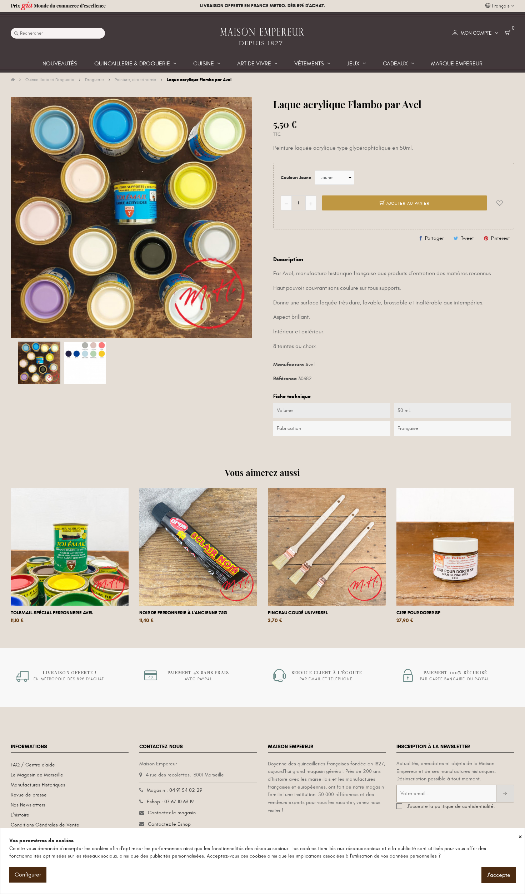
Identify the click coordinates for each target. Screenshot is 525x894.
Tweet (467, 238)
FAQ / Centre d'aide (33, 765)
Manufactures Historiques (38, 785)
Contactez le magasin (172, 813)
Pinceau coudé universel (298, 613)
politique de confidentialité (464, 806)
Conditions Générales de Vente (45, 825)
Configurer (28, 874)
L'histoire (20, 815)
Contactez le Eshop (169, 824)
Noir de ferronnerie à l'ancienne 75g (183, 613)
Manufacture (288, 365)
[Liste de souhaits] (499, 202)
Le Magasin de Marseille (37, 775)
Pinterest (500, 238)
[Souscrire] (505, 794)
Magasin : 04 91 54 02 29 (174, 790)
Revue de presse (29, 795)
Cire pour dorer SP (418, 613)
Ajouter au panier (407, 203)
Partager (434, 238)
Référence (285, 379)
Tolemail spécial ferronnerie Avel (52, 613)
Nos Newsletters (28, 805)
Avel (310, 365)
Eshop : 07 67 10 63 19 (170, 802)
